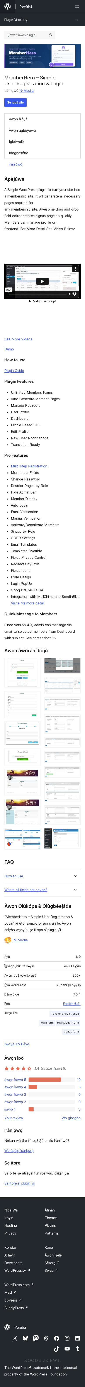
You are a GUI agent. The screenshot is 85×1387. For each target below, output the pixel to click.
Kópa (49, 1247)
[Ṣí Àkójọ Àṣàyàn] (78, 6)
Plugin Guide (14, 370)
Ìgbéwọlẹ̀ (16, 141)
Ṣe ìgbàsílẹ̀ (15, 102)
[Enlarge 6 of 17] (35, 805)
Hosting (10, 1225)
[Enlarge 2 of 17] (35, 697)
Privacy (10, 1233)
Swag (51, 1270)
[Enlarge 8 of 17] (75, 663)
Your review (13, 1118)
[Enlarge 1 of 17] (35, 663)
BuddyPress (16, 1308)
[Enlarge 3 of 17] (35, 727)
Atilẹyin (9, 1255)
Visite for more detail (27, 603)
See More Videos (18, 339)
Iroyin (8, 1218)
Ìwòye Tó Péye (16, 1044)
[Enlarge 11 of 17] (75, 720)
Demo (9, 349)
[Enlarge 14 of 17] (75, 772)
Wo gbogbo (71, 1118)
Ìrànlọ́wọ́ (15, 164)
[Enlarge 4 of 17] (35, 754)
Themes (51, 1218)
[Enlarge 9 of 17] (75, 683)
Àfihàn (50, 1210)
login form (47, 1022)
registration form (68, 1022)
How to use (13, 876)
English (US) (72, 1004)
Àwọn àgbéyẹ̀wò (22, 130)
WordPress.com (19, 1285)
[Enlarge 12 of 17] (75, 743)
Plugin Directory (15, 20)
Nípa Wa (11, 1210)
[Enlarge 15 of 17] (75, 787)
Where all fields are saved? (25, 890)
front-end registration (65, 1013)
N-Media (26, 90)
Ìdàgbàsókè (18, 153)
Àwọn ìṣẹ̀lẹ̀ (53, 1255)
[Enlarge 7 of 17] (35, 834)
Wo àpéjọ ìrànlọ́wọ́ (19, 1150)
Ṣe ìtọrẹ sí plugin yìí (19, 1183)
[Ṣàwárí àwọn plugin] (50, 35)
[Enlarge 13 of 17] (75, 757)
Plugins (50, 1225)
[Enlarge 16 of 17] (75, 811)
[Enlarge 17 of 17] (75, 834)
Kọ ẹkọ (10, 1247)
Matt (10, 1292)
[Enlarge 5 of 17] (35, 775)
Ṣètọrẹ (52, 1263)
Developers (13, 1263)
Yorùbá (20, 1327)
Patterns (51, 1233)
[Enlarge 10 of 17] (75, 703)
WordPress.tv (17, 1270)
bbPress (13, 1300)
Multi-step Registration (29, 466)
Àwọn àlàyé (18, 119)
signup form (71, 1031)
